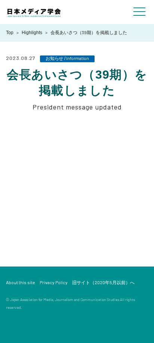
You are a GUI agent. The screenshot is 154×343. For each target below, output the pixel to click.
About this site (20, 282)
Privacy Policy (54, 282)
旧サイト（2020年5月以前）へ (103, 282)
